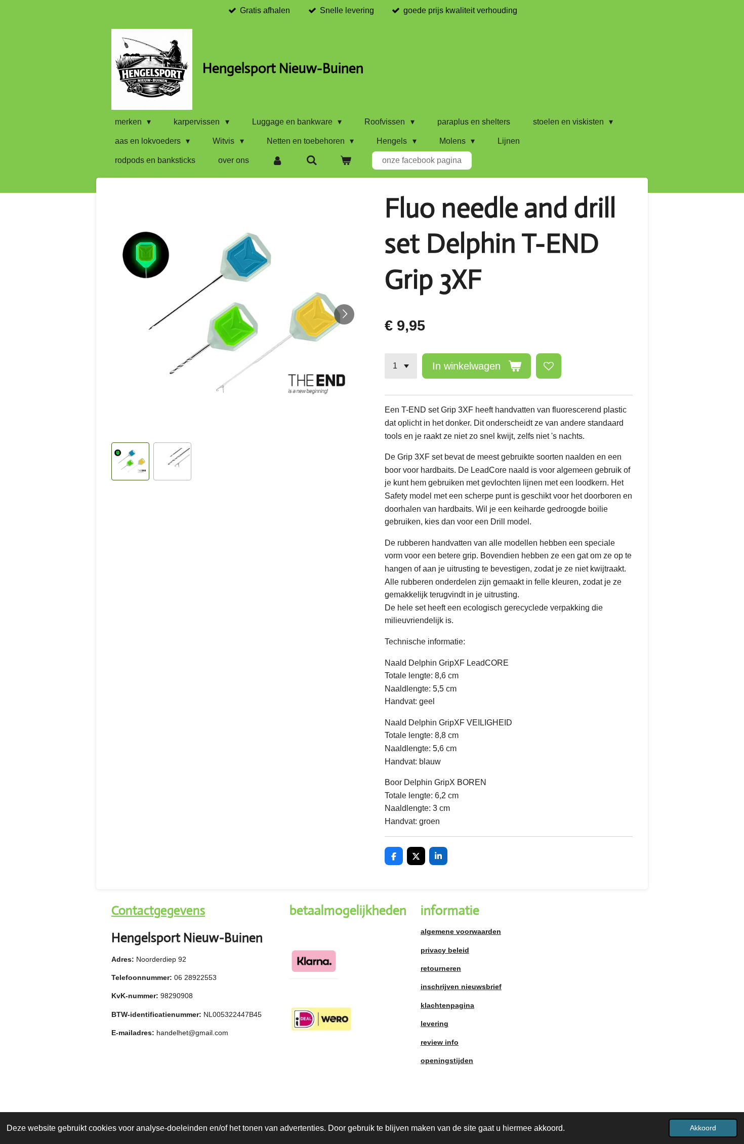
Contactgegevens (158, 910)
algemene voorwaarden (461, 931)
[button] (130, 461)
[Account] (277, 160)
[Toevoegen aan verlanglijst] (548, 366)
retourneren (441, 968)
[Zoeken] (311, 160)
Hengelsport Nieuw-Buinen (282, 68)
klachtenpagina (447, 1005)
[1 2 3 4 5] (401, 366)
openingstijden (447, 1060)
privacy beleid (445, 950)
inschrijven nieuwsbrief (461, 987)
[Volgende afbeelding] (344, 314)
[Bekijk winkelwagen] (345, 160)
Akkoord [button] (703, 1128)
